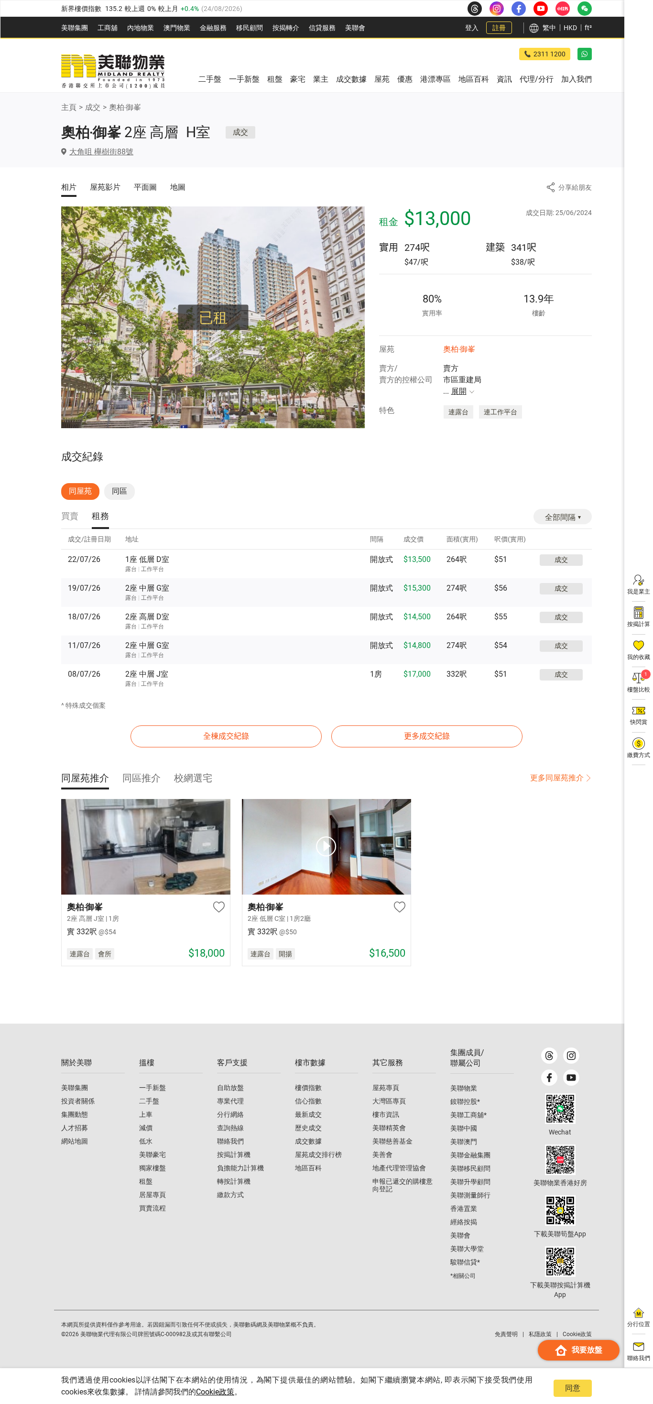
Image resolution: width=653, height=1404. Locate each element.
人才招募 (74, 1128)
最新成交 (308, 1114)
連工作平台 (500, 412)
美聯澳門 (463, 1141)
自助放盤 (230, 1087)
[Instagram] (571, 1056)
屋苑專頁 (385, 1087)
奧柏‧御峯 (125, 107)
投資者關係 (78, 1101)
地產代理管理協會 (399, 1168)
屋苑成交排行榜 (318, 1154)
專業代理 (230, 1101)
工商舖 (108, 28)
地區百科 (308, 1168)
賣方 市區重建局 (462, 380)
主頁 (68, 107)
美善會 (382, 1154)
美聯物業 (463, 1088)
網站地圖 (74, 1141)
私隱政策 (540, 1334)
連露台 (458, 412)
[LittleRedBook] (560, 1160)
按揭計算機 (233, 1154)
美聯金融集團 (470, 1155)
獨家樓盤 (152, 1168)
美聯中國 (463, 1128)
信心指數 (308, 1101)
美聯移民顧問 (470, 1168)
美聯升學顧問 (470, 1182)
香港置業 (463, 1208)
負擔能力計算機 (240, 1168)
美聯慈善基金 (392, 1141)
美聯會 (355, 28)
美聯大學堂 (467, 1249)
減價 (145, 1128)
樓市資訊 (385, 1114)
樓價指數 (308, 1087)
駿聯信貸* (465, 1262)
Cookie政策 (215, 1391)
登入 (472, 28)
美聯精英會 (389, 1128)
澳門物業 (176, 28)
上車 (145, 1114)
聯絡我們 (230, 1141)
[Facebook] (549, 1077)
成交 (92, 107)
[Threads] (549, 1056)
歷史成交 (308, 1128)
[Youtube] (571, 1077)
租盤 (145, 1181)
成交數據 (308, 1141)
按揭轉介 (285, 28)
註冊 (499, 28)
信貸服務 (322, 28)
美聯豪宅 (152, 1154)
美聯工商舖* (468, 1115)
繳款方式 (230, 1195)
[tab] (69, 517)
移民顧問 (249, 28)
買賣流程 (152, 1208)
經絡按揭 (463, 1222)
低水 (145, 1141)
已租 (213, 317)
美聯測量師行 (470, 1195)
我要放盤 (587, 1349)
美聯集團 (74, 28)
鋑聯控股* (465, 1101)
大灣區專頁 (389, 1101)
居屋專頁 (152, 1195)
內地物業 (140, 28)
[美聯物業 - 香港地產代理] (112, 71)
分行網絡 (230, 1114)
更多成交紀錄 (427, 736)
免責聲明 (506, 1334)
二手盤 (149, 1101)
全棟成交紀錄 (226, 736)
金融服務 (213, 28)
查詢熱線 (230, 1128)
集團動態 (74, 1114)
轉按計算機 (233, 1181)
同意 (572, 1388)
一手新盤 (152, 1087)
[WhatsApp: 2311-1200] (584, 54)
